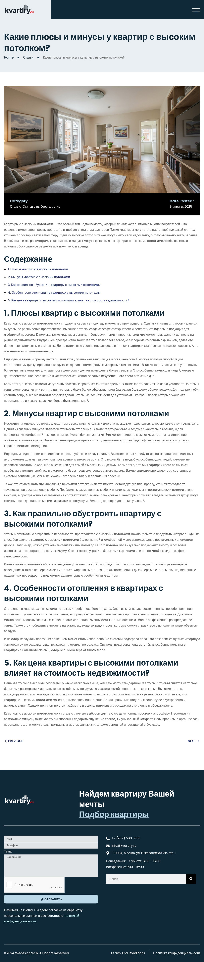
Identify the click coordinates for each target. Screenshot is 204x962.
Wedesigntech (26, 953)
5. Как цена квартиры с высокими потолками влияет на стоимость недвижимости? (68, 300)
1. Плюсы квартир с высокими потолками (38, 269)
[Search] (191, 879)
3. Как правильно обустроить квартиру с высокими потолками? (54, 285)
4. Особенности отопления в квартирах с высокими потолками (54, 292)
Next (192, 741)
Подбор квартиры (114, 814)
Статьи (28, 57)
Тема (8, 851)
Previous (15, 741)
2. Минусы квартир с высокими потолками (39, 277)
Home (9, 57)
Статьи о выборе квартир (41, 206)
